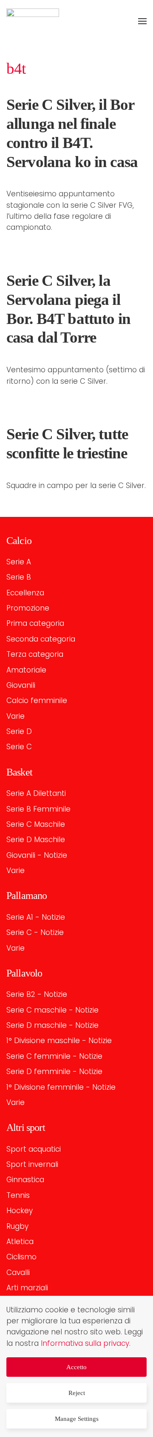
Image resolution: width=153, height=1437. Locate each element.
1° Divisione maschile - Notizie (59, 1040)
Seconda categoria (40, 639)
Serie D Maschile (35, 839)
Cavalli (18, 1272)
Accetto (76, 1367)
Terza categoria (34, 654)
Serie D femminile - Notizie (54, 1071)
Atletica (20, 1241)
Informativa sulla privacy (85, 1343)
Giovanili (20, 685)
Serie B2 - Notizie (36, 994)
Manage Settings (77, 1418)
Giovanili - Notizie (36, 855)
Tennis (18, 1195)
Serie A (18, 562)
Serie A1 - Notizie (35, 917)
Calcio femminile (36, 700)
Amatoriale (26, 670)
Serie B (18, 577)
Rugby (17, 1226)
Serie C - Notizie (35, 932)
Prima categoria (35, 623)
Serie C (19, 747)
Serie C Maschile (35, 824)
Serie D (19, 731)
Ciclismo (21, 1257)
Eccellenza (25, 593)
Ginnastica (25, 1180)
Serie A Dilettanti (36, 793)
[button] (142, 21)
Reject (76, 1393)
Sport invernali (32, 1164)
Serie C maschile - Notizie (52, 1010)
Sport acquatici (33, 1149)
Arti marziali (27, 1288)
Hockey (19, 1210)
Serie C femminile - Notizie (54, 1056)
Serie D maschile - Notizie (52, 1025)
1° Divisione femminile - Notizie (61, 1087)
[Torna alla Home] (32, 21)
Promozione (27, 608)
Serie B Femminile (38, 809)
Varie (15, 716)
